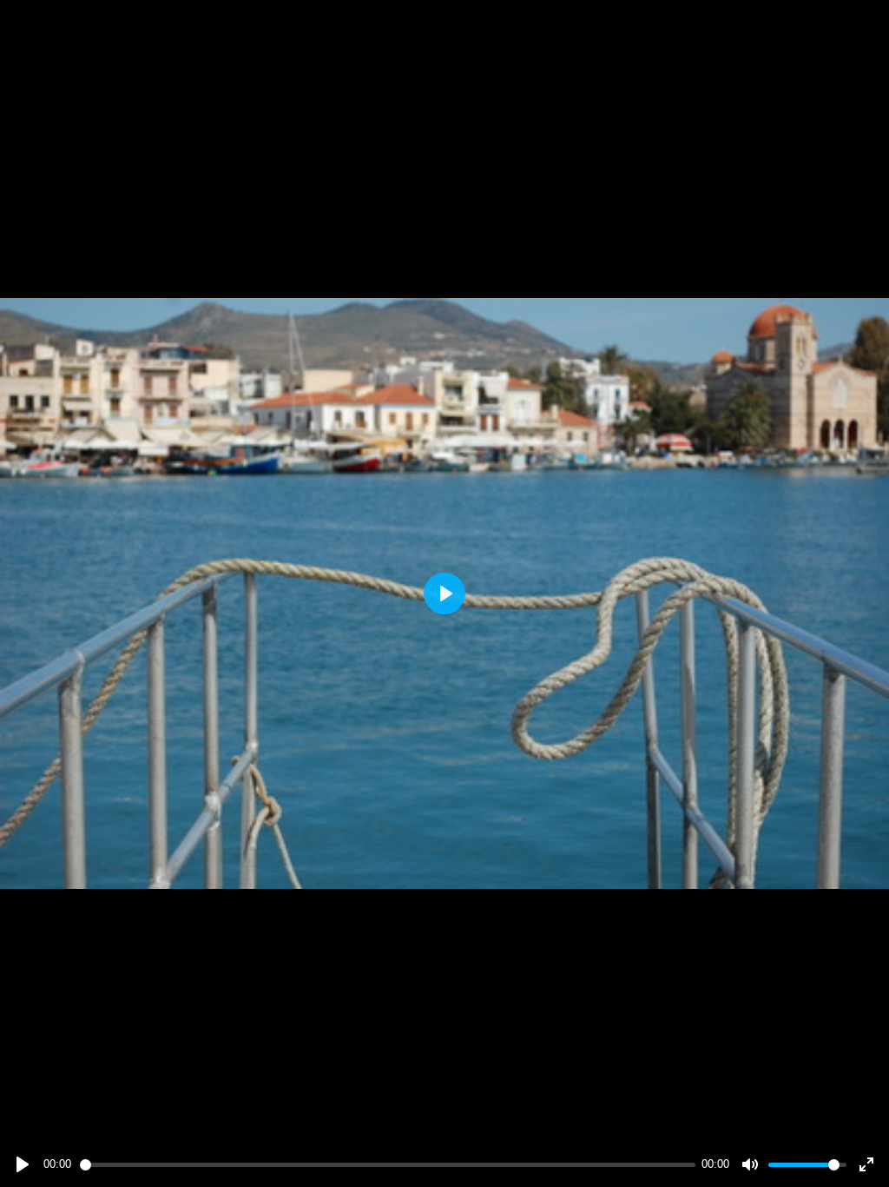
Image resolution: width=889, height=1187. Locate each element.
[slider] (387, 1165)
